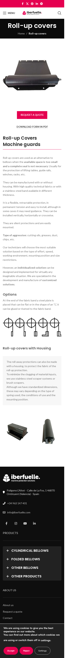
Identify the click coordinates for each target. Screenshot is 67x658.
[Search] (59, 13)
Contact (7, 617)
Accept (10, 650)
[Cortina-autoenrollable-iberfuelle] (47, 430)
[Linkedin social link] (37, 3)
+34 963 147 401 (17, 502)
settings (45, 640)
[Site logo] (32, 12)
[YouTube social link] (25, 522)
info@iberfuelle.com (18, 511)
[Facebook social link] (22, 3)
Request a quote (12, 610)
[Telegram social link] (41, 3)
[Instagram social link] (16, 522)
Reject (26, 650)
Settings (42, 650)
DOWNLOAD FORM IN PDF (32, 126)
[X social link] (27, 3)
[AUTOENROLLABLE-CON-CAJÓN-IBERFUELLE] (17, 430)
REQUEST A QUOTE (32, 114)
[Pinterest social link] (32, 3)
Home (21, 33)
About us (8, 604)
